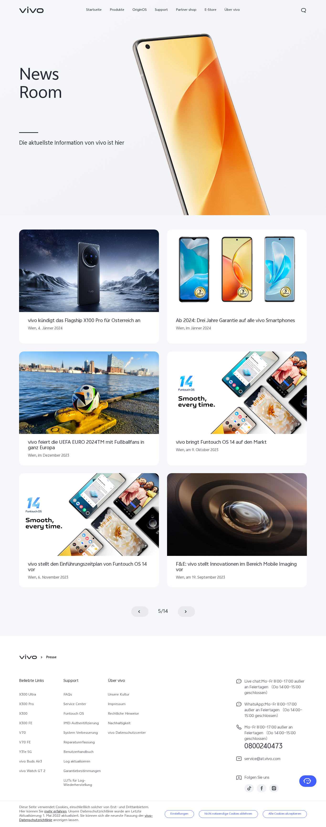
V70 (22, 733)
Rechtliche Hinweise (123, 714)
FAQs (67, 695)
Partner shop (186, 10)
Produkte (117, 10)
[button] (303, 10)
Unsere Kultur (118, 695)
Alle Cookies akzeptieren (284, 814)
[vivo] (28, 657)
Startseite (94, 10)
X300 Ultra (27, 695)
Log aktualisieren (76, 762)
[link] (31, 9)
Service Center (74, 704)
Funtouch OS (73, 714)
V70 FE (25, 743)
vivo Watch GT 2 (32, 771)
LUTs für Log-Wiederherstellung (77, 783)
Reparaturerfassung (79, 743)
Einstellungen (179, 814)
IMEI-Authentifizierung (81, 724)
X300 (23, 714)
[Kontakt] (307, 781)
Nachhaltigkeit (119, 724)
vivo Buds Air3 (30, 762)
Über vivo (232, 10)
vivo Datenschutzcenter (127, 733)
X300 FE (25, 724)
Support (161, 10)
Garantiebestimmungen (82, 771)
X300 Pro (26, 704)
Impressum (117, 704)
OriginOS (139, 10)
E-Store (210, 10)
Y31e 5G (25, 752)
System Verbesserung (80, 733)
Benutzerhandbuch (78, 752)
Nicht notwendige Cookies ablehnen (228, 814)
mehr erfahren (55, 812)
